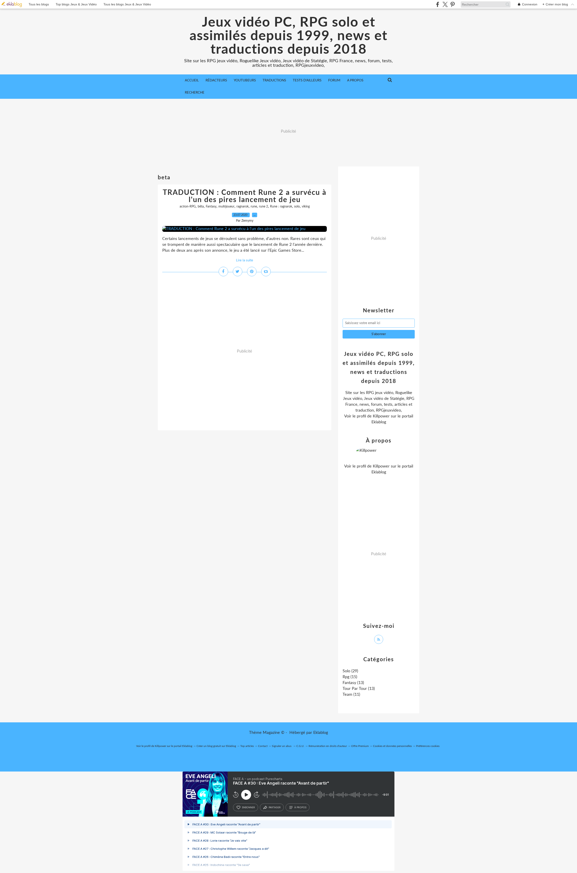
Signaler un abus (282, 746)
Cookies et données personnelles (392, 746)
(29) (350, 671)
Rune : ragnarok (281, 206)
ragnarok (242, 206)
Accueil (192, 80)
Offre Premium (360, 746)
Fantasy (211, 206)
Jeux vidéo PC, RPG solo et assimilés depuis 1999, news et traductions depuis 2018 (288, 36)
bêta (201, 206)
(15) (350, 677)
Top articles (247, 746)
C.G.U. (300, 746)
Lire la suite (244, 260)
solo (297, 206)
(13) (353, 683)
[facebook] (437, 4)
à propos (300, 807)
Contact (263, 746)
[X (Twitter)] (445, 4)
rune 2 (263, 206)
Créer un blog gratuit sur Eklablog (216, 746)
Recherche (194, 92)
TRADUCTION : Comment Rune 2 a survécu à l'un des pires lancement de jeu (244, 196)
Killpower (381, 416)
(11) (351, 695)
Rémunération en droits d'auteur (328, 746)
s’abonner (248, 807)
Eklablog (320, 733)
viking (306, 206)
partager (275, 807)
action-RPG (188, 206)
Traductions (274, 80)
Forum (334, 80)
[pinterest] (452, 4)
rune (254, 206)
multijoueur (226, 206)
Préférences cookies (428, 746)
